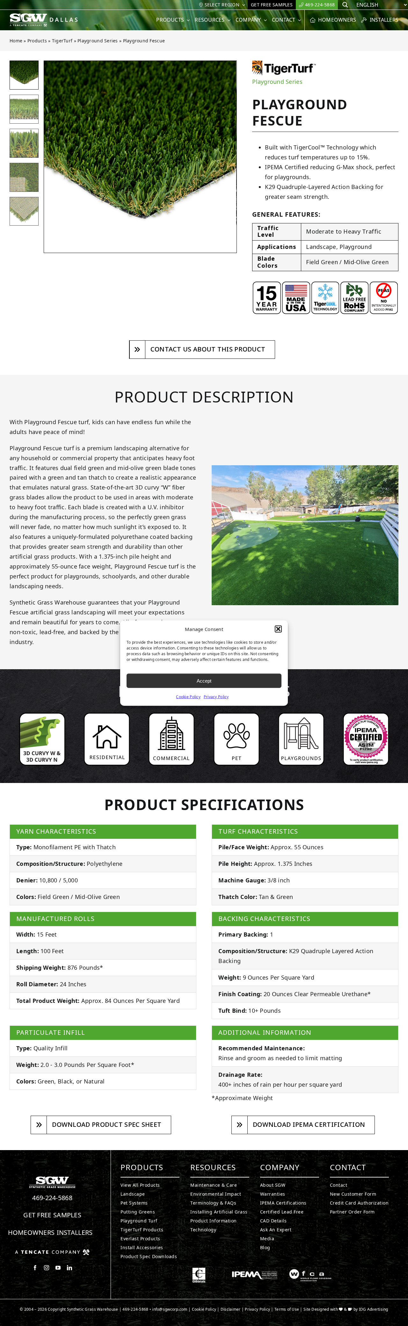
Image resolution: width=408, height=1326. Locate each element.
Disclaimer (231, 1309)
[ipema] (254, 1270)
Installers (75, 1232)
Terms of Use (286, 1309)
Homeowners (31, 1232)
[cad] (199, 1270)
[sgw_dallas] (47, 16)
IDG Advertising (373, 1309)
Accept (204, 680)
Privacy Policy (216, 696)
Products (37, 41)
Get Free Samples (52, 1215)
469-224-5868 (52, 1197)
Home (16, 41)
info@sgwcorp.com (169, 1309)
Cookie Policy (188, 696)
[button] (278, 629)
